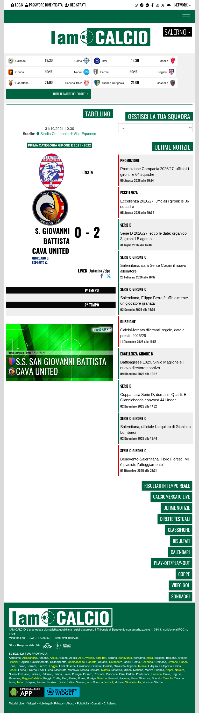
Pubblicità (83, 703)
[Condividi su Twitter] (109, 275)
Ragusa (176, 674)
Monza (164, 61)
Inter (104, 61)
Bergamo (139, 657)
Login (18, 5)
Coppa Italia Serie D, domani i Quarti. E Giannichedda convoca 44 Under (153, 397)
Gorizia (107, 666)
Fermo (21, 666)
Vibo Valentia (133, 682)
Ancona (43, 657)
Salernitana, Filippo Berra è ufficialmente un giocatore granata (154, 300)
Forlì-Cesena (67, 666)
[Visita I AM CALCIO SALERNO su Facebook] (152, 5)
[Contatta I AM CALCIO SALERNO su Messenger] (147, 5)
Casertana (22, 83)
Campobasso (76, 662)
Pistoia (130, 674)
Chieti (127, 662)
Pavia (66, 674)
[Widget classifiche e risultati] (62, 691)
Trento (41, 682)
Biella (149, 657)
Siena (134, 678)
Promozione (129, 160)
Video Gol (181, 585)
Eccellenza (129, 192)
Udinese (20, 61)
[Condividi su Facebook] (101, 275)
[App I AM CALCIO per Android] (169, 5)
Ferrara (31, 666)
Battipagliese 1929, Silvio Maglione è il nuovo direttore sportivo (152, 365)
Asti (80, 657)
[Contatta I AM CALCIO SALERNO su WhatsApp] (136, 5)
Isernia (142, 666)
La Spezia (165, 666)
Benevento (125, 657)
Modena (138, 670)
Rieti (64, 678)
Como (78, 61)
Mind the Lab (17, 637)
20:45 (49, 71)
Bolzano (171, 657)
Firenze (42, 666)
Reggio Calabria (32, 678)
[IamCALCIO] (99, 617)
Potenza (156, 674)
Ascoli (73, 657)
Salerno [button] (176, 32)
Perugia (77, 674)
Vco (89, 682)
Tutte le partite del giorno (69, 94)
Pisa (122, 674)
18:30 (49, 60)
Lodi (41, 670)
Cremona (160, 662)
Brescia (182, 657)
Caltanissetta (58, 662)
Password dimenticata (45, 5)
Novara (179, 670)
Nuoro (13, 674)
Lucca (49, 670)
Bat (104, 657)
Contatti (96, 703)
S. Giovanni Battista (52, 236)
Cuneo (183, 662)
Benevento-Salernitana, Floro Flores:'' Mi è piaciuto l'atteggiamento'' (154, 462)
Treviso (51, 682)
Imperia (132, 666)
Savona (124, 678)
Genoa (19, 72)
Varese (80, 682)
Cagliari (162, 72)
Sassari (113, 678)
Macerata (60, 670)
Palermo (47, 674)
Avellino (89, 657)
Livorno (32, 670)
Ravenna (14, 678)
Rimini (72, 678)
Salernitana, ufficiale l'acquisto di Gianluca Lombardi (155, 429)
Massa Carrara (90, 670)
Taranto (168, 678)
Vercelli (108, 682)
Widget (31, 703)
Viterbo (158, 682)
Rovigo (91, 678)
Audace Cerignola (113, 83)
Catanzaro (115, 662)
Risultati (181, 540)
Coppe (184, 574)
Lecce (13, 670)
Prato (166, 674)
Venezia (98, 682)
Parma (104, 72)
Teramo (179, 678)
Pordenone (143, 674)
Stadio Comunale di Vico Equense (67, 133)
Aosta (53, 657)
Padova (35, 674)
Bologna (159, 657)
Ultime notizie (177, 507)
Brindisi (13, 662)
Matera (105, 670)
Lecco (22, 670)
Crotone (173, 662)
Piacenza (112, 674)
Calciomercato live (171, 496)
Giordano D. (40, 258)
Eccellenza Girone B (136, 353)
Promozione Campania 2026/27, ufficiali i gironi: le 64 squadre (154, 171)
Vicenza (148, 682)
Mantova (73, 670)
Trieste (61, 682)
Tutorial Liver (17, 703)
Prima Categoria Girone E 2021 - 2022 (59, 145)
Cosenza (162, 83)
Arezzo (63, 657)
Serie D (125, 225)
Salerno (102, 678)
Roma (81, 678)
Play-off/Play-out (172, 563)
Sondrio (156, 678)
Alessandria (29, 657)
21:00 (49, 82)
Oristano (23, 674)
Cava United (50, 251)
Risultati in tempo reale (167, 485)
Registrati (77, 5)
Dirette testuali (175, 518)
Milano (128, 670)
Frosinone (83, 666)
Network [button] (181, 5)
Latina (177, 666)
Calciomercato (39, 662)
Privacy (59, 703)
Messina (116, 670)
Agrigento (15, 657)
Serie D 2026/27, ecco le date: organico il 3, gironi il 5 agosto (154, 236)
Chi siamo (110, 703)
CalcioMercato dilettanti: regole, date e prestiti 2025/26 (152, 333)
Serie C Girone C (133, 257)
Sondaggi (180, 596)
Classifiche (179, 529)
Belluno (112, 657)
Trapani (30, 682)
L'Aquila (153, 666)
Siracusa (144, 678)
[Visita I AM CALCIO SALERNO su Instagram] (157, 5)
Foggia (53, 666)
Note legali (45, 703)
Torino (20, 682)
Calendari (180, 552)
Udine (71, 682)
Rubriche (128, 321)
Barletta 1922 (73, 83)
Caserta (91, 662)
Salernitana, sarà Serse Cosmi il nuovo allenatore (153, 268)
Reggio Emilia (51, 678)
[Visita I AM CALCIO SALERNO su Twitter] (163, 5)
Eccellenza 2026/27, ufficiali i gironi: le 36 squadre (154, 204)
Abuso (70, 703)
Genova (96, 666)
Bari (98, 657)
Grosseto (120, 666)
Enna (12, 666)
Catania (103, 662)
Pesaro (87, 674)
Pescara (99, 674)
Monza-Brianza (154, 670)
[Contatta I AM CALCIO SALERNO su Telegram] (142, 5)
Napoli (78, 72)
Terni (12, 682)
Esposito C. (40, 262)
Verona (119, 682)
